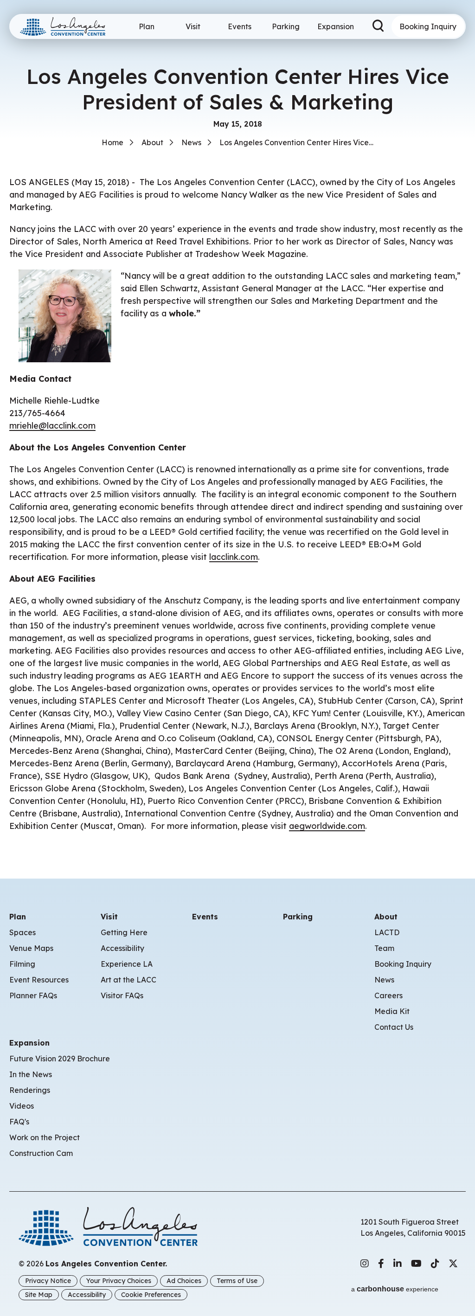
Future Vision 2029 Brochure (59, 1058)
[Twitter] (453, 1263)
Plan (146, 26)
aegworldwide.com (327, 826)
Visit (193, 26)
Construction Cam (41, 1153)
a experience (394, 1289)
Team (384, 948)
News (191, 142)
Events (239, 26)
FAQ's (19, 1121)
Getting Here (124, 932)
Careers (388, 995)
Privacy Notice (48, 1281)
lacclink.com (233, 557)
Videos (21, 1106)
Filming (22, 964)
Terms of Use (237, 1281)
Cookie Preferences (151, 1294)
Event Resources (39, 979)
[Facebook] (381, 1263)
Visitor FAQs (122, 995)
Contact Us (393, 1027)
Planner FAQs (33, 995)
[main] (237, 425)
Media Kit (392, 1011)
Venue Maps (31, 948)
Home (112, 142)
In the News (30, 1074)
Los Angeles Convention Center (66, 26)
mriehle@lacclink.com (52, 425)
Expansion (335, 26)
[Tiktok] (435, 1263)
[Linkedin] (397, 1263)
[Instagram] (364, 1263)
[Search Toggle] (379, 26)
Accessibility (122, 948)
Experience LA (127, 964)
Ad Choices (184, 1281)
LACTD (386, 932)
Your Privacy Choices (118, 1281)
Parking (286, 26)
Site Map (38, 1294)
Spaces (22, 932)
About (152, 142)
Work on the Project (44, 1137)
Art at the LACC (128, 979)
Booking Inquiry (427, 26)
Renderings (29, 1090)
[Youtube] (416, 1263)
